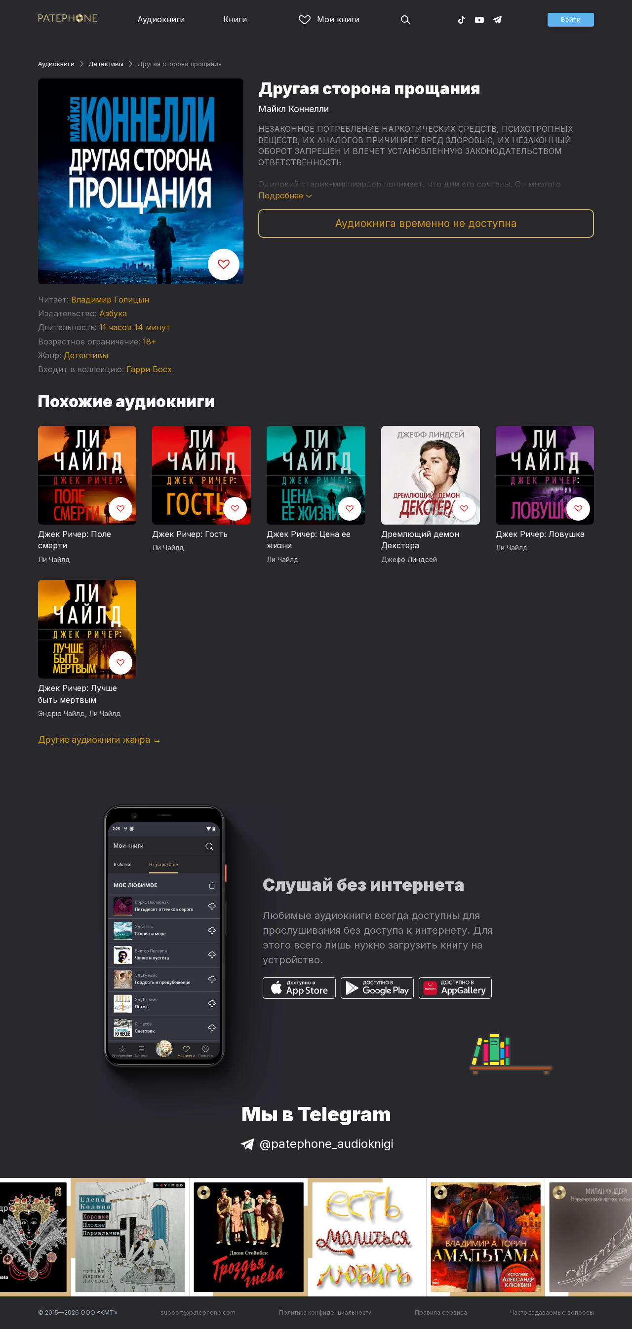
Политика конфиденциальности (325, 1312)
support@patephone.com (198, 1312)
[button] (571, 20)
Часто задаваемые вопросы (552, 1312)
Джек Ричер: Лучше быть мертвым (77, 694)
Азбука (113, 313)
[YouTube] (479, 19)
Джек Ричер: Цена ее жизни (309, 540)
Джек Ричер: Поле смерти (74, 540)
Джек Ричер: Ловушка (540, 534)
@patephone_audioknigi (327, 1144)
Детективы (105, 64)
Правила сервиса (441, 1312)
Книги (235, 19)
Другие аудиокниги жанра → (99, 739)
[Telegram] (497, 19)
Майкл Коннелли (293, 109)
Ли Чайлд (54, 560)
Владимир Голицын (110, 299)
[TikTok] (462, 19)
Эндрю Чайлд (61, 714)
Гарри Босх (149, 369)
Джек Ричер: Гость (190, 534)
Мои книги (338, 19)
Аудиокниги (161, 19)
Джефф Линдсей (409, 560)
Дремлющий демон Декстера (420, 540)
